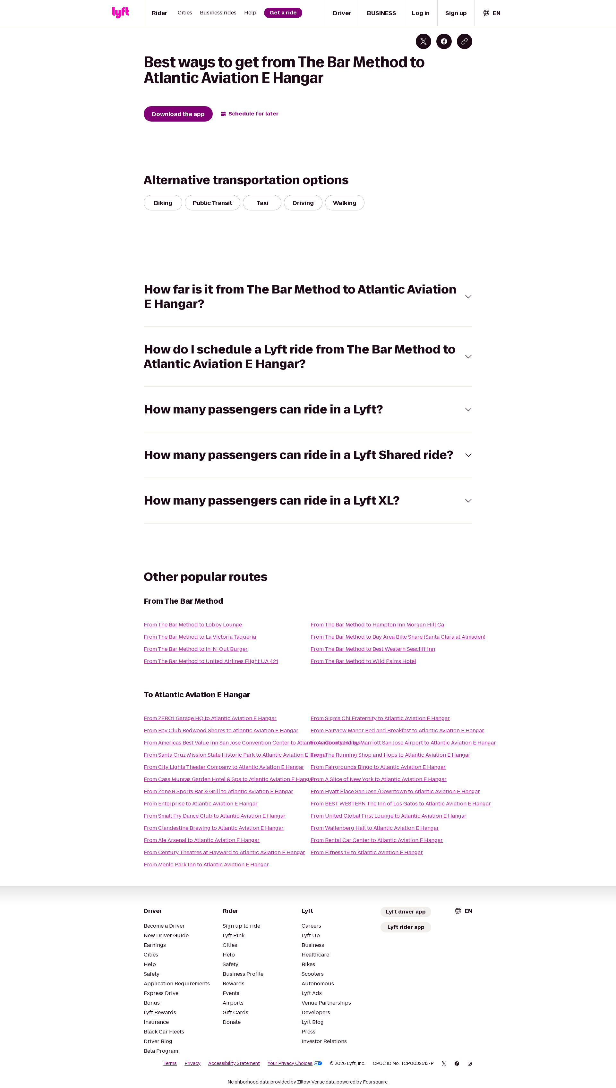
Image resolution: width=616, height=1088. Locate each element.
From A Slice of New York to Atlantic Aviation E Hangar (379, 779)
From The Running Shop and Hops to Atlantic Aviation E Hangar (390, 755)
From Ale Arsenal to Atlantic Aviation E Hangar (202, 840)
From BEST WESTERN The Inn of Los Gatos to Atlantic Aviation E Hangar (401, 803)
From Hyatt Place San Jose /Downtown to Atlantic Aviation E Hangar (395, 791)
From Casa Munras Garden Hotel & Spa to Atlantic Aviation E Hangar (229, 779)
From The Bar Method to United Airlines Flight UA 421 (211, 661)
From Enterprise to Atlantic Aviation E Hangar (201, 803)
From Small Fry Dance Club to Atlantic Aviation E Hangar (215, 816)
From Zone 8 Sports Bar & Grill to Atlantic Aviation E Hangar (218, 791)
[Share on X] (423, 41)
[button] (308, 296)
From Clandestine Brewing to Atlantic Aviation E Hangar (214, 828)
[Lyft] (120, 13)
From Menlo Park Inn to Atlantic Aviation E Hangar (206, 864)
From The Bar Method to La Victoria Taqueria (200, 637)
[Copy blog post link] (464, 41)
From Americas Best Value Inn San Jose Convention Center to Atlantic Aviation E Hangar (253, 742)
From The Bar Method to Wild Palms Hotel (363, 661)
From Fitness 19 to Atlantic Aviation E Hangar (367, 852)
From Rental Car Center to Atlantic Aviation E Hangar (377, 840)
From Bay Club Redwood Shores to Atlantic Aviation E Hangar (221, 730)
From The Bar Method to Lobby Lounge (193, 624)
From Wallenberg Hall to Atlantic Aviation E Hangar (375, 828)
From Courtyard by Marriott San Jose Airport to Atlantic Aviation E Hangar (403, 742)
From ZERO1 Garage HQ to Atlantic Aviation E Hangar (210, 718)
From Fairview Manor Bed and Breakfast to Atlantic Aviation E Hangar (397, 730)
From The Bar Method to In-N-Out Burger (196, 649)
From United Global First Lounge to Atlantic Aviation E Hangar (388, 816)
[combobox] (492, 13)
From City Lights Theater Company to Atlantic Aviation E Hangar (224, 767)
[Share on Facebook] (444, 41)
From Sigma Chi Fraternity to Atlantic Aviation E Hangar (380, 718)
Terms (170, 1063)
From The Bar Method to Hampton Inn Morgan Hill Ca (377, 624)
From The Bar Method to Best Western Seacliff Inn (373, 649)
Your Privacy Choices (290, 1063)
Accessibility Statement (234, 1063)
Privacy (192, 1063)
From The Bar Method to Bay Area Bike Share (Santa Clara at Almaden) (398, 637)
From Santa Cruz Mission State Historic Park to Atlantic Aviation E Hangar (236, 755)
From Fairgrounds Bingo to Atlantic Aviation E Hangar (378, 767)
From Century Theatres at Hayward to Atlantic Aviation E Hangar (224, 852)
